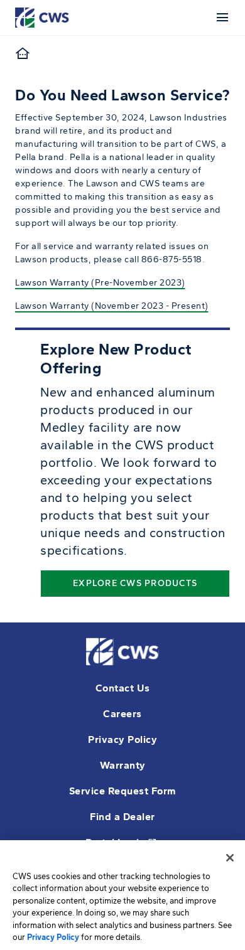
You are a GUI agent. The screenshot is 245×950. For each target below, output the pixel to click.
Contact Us (122, 688)
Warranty (123, 765)
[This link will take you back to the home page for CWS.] (43, 16)
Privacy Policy (122, 739)
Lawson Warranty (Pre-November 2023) (100, 282)
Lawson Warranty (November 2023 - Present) (112, 306)
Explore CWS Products (135, 583)
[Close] (230, 858)
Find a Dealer (122, 817)
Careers (122, 714)
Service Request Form (123, 791)
